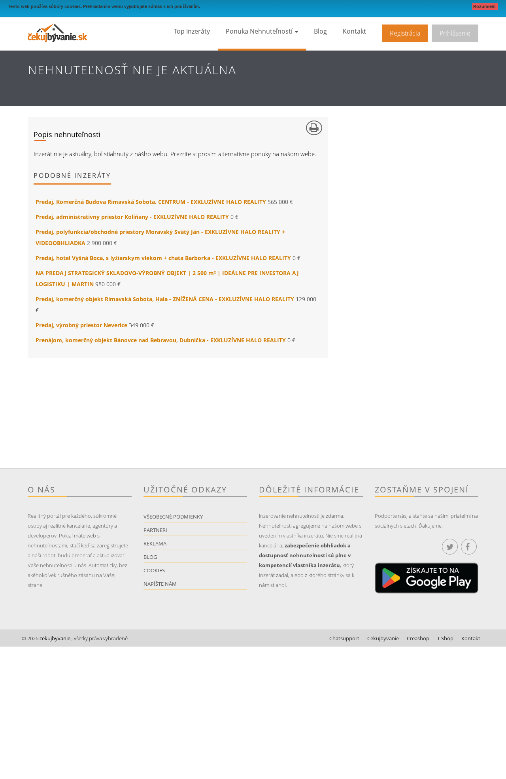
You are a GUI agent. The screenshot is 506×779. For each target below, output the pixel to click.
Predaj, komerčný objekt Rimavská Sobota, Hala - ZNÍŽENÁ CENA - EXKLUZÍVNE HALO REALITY (165, 299)
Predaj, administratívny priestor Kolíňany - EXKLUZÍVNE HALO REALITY (132, 217)
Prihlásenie (455, 33)
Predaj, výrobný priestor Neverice (81, 325)
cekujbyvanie (54, 638)
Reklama (154, 543)
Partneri (155, 530)
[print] (314, 128)
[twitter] (450, 547)
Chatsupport (344, 638)
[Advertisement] (140, 413)
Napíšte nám (160, 583)
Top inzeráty (192, 31)
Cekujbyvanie (383, 638)
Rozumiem (485, 6)
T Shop (445, 638)
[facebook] (469, 547)
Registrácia (405, 33)
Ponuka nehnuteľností (260, 31)
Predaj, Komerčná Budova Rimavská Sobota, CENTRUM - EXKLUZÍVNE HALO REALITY (151, 202)
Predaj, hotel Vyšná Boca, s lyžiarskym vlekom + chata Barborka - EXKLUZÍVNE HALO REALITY (163, 258)
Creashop (418, 638)
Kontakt (354, 31)
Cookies (154, 570)
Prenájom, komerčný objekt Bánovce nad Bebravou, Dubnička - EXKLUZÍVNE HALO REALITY (161, 340)
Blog (320, 31)
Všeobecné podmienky (173, 516)
